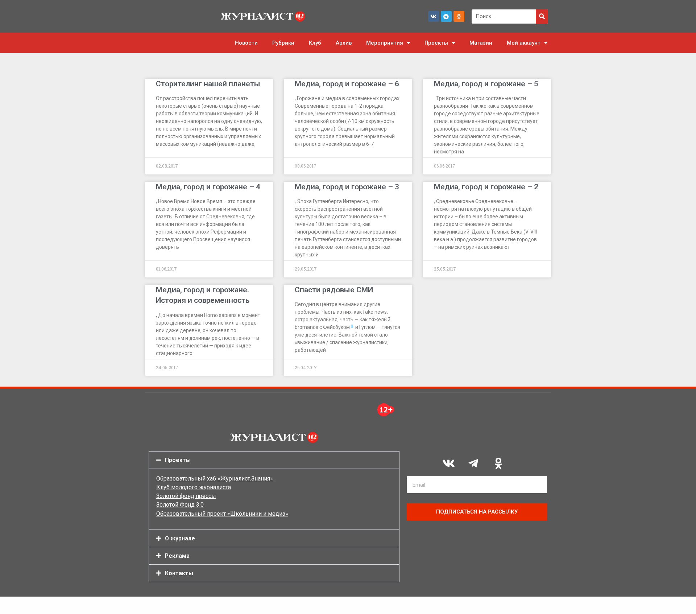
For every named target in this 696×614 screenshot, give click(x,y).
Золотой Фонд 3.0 (180, 504)
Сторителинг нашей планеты (208, 83)
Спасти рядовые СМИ (334, 289)
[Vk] (433, 16)
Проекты (436, 43)
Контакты (179, 573)
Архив (344, 43)
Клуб (315, 43)
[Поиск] (542, 16)
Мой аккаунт (523, 43)
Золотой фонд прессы (186, 496)
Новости (246, 43)
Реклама (177, 555)
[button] (274, 460)
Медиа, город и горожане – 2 (486, 186)
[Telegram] (446, 16)
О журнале (180, 538)
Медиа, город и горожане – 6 (347, 83)
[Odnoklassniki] (458, 16)
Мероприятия (384, 43)
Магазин (480, 43)
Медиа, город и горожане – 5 (486, 83)
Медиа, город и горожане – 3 (347, 186)
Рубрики (283, 43)
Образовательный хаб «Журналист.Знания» (214, 478)
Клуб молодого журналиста (193, 487)
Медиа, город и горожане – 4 (208, 186)
